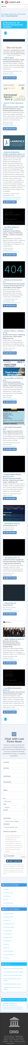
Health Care (6, 947)
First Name (6, 762)
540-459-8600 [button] (10, 533)
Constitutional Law (8, 892)
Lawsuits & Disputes (8, 954)
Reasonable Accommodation (9, 1003)
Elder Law (5, 899)
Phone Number (7, 782)
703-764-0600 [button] (10, 402)
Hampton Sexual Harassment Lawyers (12, 975)
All (2, 14)
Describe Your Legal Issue (10, 831)
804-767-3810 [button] (10, 78)
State (4, 804)
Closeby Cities (7, 964)
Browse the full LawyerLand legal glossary (12, 1009)
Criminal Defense (7, 934)
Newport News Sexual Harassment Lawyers (12, 979)
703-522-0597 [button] (10, 498)
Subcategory (6, 824)
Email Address (7, 776)
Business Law (6, 920)
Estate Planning (7, 941)
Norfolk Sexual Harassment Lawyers (12, 984)
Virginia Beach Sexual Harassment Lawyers (12, 988)
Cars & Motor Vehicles (8, 923)
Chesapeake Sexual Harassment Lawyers (13, 972)
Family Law (6, 944)
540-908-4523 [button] (10, 306)
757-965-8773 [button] (10, 614)
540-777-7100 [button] (10, 578)
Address (5, 790)
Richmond (13, 14)
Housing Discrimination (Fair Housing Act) (12, 1007)
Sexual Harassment (8, 903)
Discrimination (7, 896)
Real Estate (6, 958)
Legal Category (7, 818)
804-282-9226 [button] (10, 129)
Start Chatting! (14, 861)
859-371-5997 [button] (10, 202)
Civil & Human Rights (11, 885)
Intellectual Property (8, 951)
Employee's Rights (7, 937)
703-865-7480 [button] (10, 449)
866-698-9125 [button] (10, 353)
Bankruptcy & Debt (8, 917)
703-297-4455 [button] (10, 255)
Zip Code (5, 810)
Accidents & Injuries (8, 913)
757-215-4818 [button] (10, 712)
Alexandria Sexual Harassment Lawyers (13, 968)
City (4, 798)
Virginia (6, 14)
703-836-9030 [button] (10, 663)
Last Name (6, 768)
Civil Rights (6, 889)
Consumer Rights (7, 930)
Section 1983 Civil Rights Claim (10, 1005)
